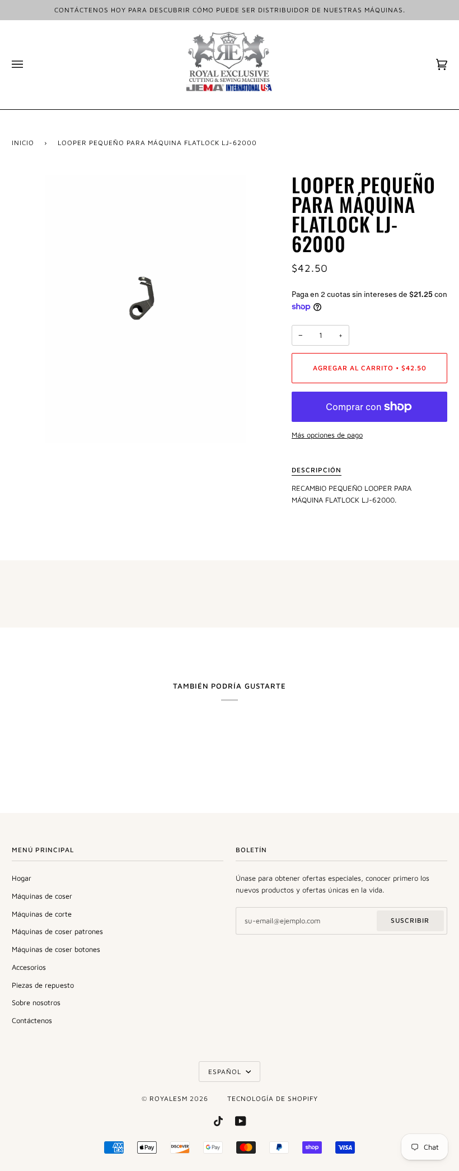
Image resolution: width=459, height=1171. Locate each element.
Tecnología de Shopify (272, 1098)
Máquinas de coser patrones (57, 931)
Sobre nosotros (36, 1002)
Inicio (23, 142)
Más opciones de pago (327, 434)
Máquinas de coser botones (56, 949)
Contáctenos (32, 1020)
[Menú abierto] (28, 64)
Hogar (21, 877)
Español (225, 1071)
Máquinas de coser (42, 895)
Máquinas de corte (42, 913)
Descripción (316, 470)
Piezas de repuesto (43, 985)
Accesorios (29, 967)
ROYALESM (168, 1098)
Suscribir (410, 920)
